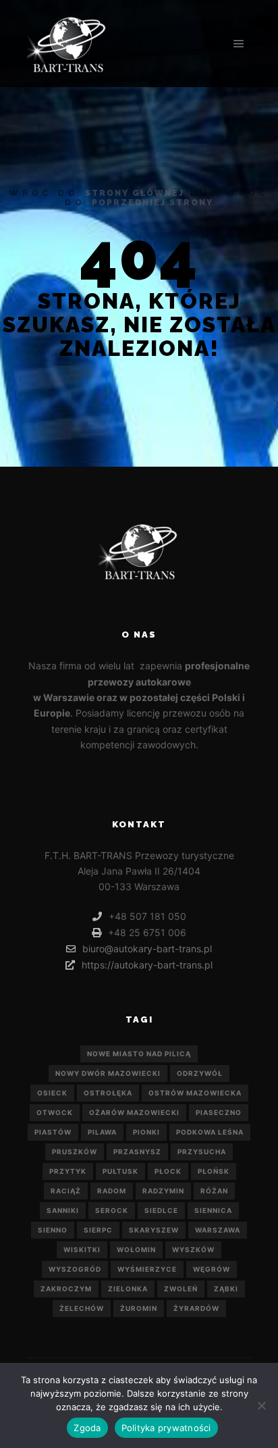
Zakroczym (66, 1289)
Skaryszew (154, 1230)
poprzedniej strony (152, 202)
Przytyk (67, 1171)
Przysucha (201, 1151)
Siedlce (161, 1210)
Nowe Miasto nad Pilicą (139, 1054)
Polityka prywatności (166, 1427)
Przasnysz (137, 1151)
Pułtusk (120, 1171)
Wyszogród (75, 1269)
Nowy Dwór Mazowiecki (108, 1073)
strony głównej (134, 193)
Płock (168, 1171)
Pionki (146, 1132)
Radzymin (163, 1191)
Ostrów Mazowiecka (195, 1093)
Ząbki (226, 1289)
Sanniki (63, 1210)
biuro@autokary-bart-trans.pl (147, 948)
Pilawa (102, 1132)
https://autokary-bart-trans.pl (147, 965)
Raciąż (66, 1191)
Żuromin (138, 1308)
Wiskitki (82, 1249)
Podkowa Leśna (210, 1132)
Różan (214, 1191)
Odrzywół (200, 1073)
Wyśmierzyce (147, 1269)
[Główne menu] (239, 44)
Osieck (52, 1093)
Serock (111, 1210)
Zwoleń (181, 1289)
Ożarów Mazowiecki (134, 1112)
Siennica (213, 1210)
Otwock (54, 1112)
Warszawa (217, 1230)
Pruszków (74, 1151)
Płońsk (213, 1171)
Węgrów (211, 1269)
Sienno (52, 1230)
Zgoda (87, 1427)
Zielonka (128, 1289)
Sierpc (98, 1230)
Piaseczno (219, 1112)
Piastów (53, 1132)
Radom (111, 1191)
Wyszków (193, 1249)
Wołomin (136, 1249)
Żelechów (81, 1308)
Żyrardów (196, 1308)
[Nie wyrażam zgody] (261, 1405)
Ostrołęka (108, 1093)
